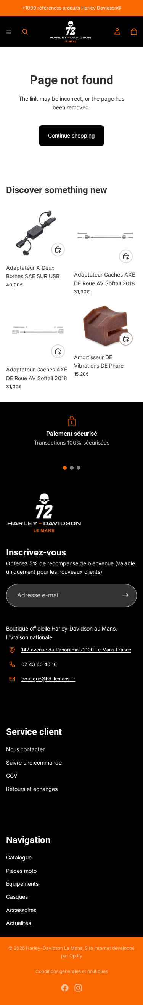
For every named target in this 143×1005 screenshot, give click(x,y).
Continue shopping (71, 135)
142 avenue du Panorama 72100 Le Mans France (76, 649)
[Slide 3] (78, 468)
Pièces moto (21, 870)
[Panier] (133, 31)
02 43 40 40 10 (39, 664)
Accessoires (21, 909)
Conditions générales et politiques (71, 971)
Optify (75, 956)
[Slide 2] (72, 468)
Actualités (18, 923)
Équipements (22, 883)
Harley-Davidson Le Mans (54, 948)
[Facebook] (64, 987)
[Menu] (9, 31)
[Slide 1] (65, 468)
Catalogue (19, 857)
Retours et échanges (32, 788)
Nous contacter (25, 749)
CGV (12, 775)
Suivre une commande (34, 762)
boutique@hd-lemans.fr (48, 678)
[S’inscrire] (125, 595)
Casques (17, 896)
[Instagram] (78, 987)
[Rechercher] (25, 31)
